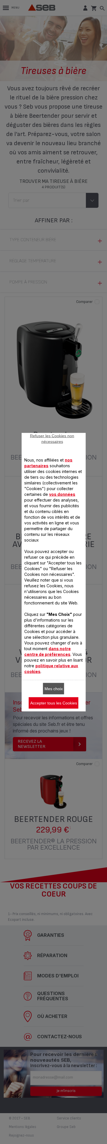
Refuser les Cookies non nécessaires (52, 438)
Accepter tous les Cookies (53, 702)
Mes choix (54, 688)
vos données (62, 494)
